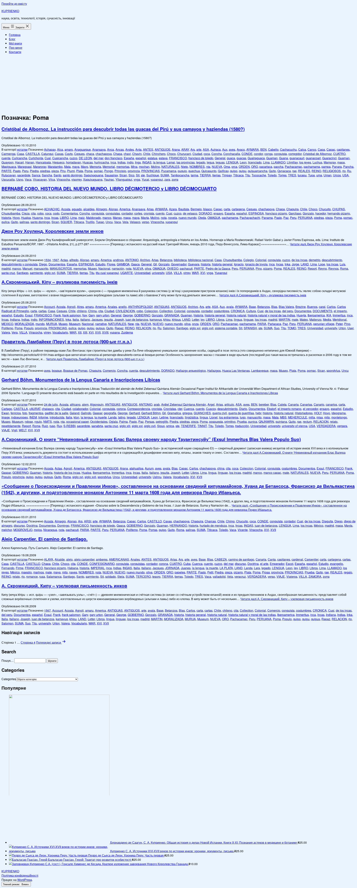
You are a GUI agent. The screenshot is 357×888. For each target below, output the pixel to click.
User (350, 328)
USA (345, 175)
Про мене (15, 47)
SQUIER (66, 222)
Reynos (333, 268)
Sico (131, 175)
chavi (127, 154)
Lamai (171, 162)
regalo (348, 572)
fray (84, 315)
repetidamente (10, 426)
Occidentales (98, 421)
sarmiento (36, 273)
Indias (122, 162)
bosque (57, 370)
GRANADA (171, 315)
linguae (248, 319)
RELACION (143, 328)
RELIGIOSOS (332, 171)
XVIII (105, 332)
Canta (272, 559)
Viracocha (63, 179)
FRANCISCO (178, 158)
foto (24, 413)
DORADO (205, 213)
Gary (92, 315)
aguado (77, 209)
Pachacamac (293, 166)
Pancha (348, 166)
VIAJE (5, 430)
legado (200, 162)
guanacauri (297, 158)
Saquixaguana (93, 175)
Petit (210, 572)
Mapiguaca (8, 166)
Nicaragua (50, 530)
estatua (152, 158)
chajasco (48, 409)
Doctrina (32, 525)
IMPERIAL (98, 568)
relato (333, 421)
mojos (38, 530)
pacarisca (265, 166)
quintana (281, 421)
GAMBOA (123, 264)
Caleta (282, 404)
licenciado (255, 162)
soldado (110, 576)
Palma (123, 421)
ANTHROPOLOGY (140, 307)
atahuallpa (136, 468)
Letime (163, 417)
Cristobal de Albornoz (317, 154)
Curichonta (36, 158)
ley (202, 319)
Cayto (69, 154)
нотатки (22, 149)
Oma (227, 166)
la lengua (159, 162)
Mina (134, 166)
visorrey (76, 179)
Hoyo (16, 217)
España (129, 158)
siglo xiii (125, 426)
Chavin (137, 154)
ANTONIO (132, 260)
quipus (100, 328)
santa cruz (8, 273)
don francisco (113, 158)
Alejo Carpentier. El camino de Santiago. (44, 539)
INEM (33, 417)
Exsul (29, 315)
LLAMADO (278, 162)
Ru (349, 171)
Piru (63, 171)
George (128, 315)
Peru (25, 171)
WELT (22, 430)
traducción (242, 426)
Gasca (135, 264)
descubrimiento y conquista (19, 264)
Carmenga (8, 154)
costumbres (221, 311)
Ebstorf (271, 409)
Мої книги (15, 43)
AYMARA (252, 149)
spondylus (333, 370)
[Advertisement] (178, 83)
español (141, 158)
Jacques (97, 319)
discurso (19, 525)
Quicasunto (208, 171)
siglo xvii (207, 328)
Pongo (108, 171)
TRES (292, 175)
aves (232, 149)
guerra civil (219, 413)
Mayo (84, 166)
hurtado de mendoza (213, 525)
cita (33, 213)
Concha (216, 154)
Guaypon (7, 162)
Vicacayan (40, 179)
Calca (302, 149)
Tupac (100, 222)
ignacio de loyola (256, 264)
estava (163, 158)
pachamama (312, 166)
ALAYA (48, 559)
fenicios (16, 413)
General (220, 158)
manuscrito (41, 268)
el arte (264, 564)
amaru (95, 260)
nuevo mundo (187, 217)
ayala (230, 307)
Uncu (109, 222)
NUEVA (217, 166)
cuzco (73, 158)
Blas (274, 307)
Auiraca (215, 149)
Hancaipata (43, 162)
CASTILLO (154, 521)
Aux (224, 149)
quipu (242, 171)
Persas (149, 421)
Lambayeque (259, 370)
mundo (40, 324)
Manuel (27, 268)
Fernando (7, 568)
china (220, 468)
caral (322, 307)
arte (198, 149)
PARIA (261, 324)
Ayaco (241, 149)
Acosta (65, 209)
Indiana (15, 319)
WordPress (24, 880)
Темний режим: (12, 884)
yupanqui (157, 179)
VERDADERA (326, 426)
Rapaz (119, 328)
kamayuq (156, 319)
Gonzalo (308, 213)
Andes (129, 149)
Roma (344, 268)
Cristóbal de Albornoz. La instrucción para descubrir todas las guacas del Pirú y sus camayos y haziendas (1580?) (123, 129)
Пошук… (7, 660)
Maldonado (93, 217)
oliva (148, 268)
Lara (257, 568)
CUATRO (339, 154)
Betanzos (166, 260)
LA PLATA (226, 568)
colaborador (80, 409)
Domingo (63, 525)
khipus (176, 319)
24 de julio (51, 404)
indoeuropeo (19, 417)
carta (227, 209)
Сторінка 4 (28, 642)
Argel (211, 404)
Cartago (6, 409)
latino (121, 417)
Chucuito (325, 209)
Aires (80, 307)
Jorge (295, 264)
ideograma (339, 413)
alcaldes (88, 209)
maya (75, 166)
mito (327, 417)
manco (106, 217)
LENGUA (232, 162)
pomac (98, 171)
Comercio (109, 370)
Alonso (113, 209)
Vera (15, 332)
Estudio (100, 264)
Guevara (193, 264)
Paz (286, 217)
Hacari (19, 162)
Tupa (311, 175)
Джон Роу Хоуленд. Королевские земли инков (52, 231)
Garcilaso (295, 213)
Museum (74, 324)
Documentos (57, 264)
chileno (82, 311)
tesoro (156, 576)
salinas (24, 222)
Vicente (243, 530)
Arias (150, 209)
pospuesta (216, 421)
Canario (319, 404)
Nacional (104, 268)
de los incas (299, 260)
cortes (138, 213)
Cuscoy (211, 409)
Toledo (272, 175)
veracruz (240, 576)
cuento (160, 213)
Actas (64, 260)
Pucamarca (168, 171)
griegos (187, 413)
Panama (267, 217)
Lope (321, 264)
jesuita (108, 319)
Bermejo (196, 209)
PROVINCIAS (150, 171)
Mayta (145, 217)
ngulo (38, 421)
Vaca (28, 179)
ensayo (218, 213)
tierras (216, 175)
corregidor (295, 154)
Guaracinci (329, 158)
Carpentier (311, 559)
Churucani (184, 154)
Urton (342, 328)
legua (210, 162)
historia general (222, 264)
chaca (90, 154)
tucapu (302, 175)
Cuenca (189, 409)
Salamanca (54, 576)
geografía (110, 413)
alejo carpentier (84, 559)
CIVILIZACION (125, 311)
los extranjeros (228, 417)
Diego (43, 264)
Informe (43, 417)
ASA (206, 149)
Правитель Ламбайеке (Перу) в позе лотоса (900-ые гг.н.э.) (66, 341)
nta (208, 166)
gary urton (102, 315)
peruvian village (323, 324)
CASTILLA (32, 154)
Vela (125, 222)
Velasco (135, 222)
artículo (229, 404)
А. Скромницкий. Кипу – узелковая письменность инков (64, 585)
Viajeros (291, 576)
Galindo (86, 413)
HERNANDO (178, 525)
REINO (316, 171)
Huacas (88, 162)
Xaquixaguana (92, 179)
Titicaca (238, 175)
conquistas (113, 213)
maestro (26, 572)
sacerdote (23, 175)
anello (122, 307)
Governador (178, 264)
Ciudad (197, 154)
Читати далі (262, 295)
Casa (20, 154)
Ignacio (239, 264)
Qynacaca (284, 171)
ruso (52, 426)
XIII (85, 332)
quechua (194, 171)
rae (294, 171)
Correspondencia (138, 409)
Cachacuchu (288, 149)
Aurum (149, 468)
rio (344, 171)
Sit (137, 175)
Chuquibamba (10, 213)
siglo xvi (49, 273)
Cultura (251, 311)
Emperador (277, 564)
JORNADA (172, 568)
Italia (76, 319)
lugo (243, 417)
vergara (342, 426)
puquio (182, 171)
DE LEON (85, 158)
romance (32, 576)
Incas (54, 217)
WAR (195, 273)
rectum (307, 421)
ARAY (185, 149)
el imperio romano (289, 409)
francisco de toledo (200, 158)
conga (268, 154)
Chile (146, 154)
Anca (110, 149)
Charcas (210, 521)
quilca (5, 222)
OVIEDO (172, 268)
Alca (60, 149)
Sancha (47, 175)
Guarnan (344, 158)
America (124, 209)
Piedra (34, 171)
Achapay (50, 149)
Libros (220, 319)
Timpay (227, 175)
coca (207, 154)
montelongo (339, 417)
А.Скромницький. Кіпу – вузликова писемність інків (59, 282)
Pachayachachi (250, 217)
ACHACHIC (52, 209)
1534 (47, 260)
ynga (137, 179)
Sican (123, 175)
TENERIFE (188, 426)
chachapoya (104, 154)
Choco (171, 154)
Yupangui (221, 273)
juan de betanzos (137, 319)
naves (73, 572)
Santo (57, 175)
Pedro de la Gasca (218, 268)
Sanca (36, 175)
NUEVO (158, 324)
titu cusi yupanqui (107, 273)
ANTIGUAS (161, 307)
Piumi (71, 171)
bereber (264, 404)
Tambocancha (180, 175)
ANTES (148, 149)
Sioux (161, 426)
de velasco (190, 213)
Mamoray (330, 162)
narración (118, 268)
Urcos (337, 175)
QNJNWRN (266, 421)
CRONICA (238, 311)
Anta (138, 149)
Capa (321, 149)
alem (85, 404)
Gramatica (174, 413)
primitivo (230, 421)
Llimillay (292, 162)
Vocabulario (60, 332)
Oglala (113, 421)
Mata (67, 166)
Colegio (248, 260)
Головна (14, 35)
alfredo (73, 260)
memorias (122, 166)
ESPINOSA (256, 213)
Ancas (119, 149)
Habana (72, 568)
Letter (195, 319)
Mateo (304, 319)
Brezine (300, 307)
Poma (88, 171)
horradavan (73, 162)
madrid (6, 268)
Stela (120, 576)
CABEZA (221, 559)
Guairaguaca (256, 158)
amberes (101, 559)
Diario (243, 409)
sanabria (97, 426)
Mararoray (39, 166)
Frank (57, 315)
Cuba (187, 564)
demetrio (314, 260)
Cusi (48, 158)
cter (180, 409)
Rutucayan (8, 175)
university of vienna (294, 426)
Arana (176, 149)
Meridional (340, 319)
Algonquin (97, 404)
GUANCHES (202, 413)
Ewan (5, 413)
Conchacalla (231, 154)
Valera (5, 332)
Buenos (312, 307)
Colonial (260, 260)
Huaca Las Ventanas (236, 370)
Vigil (14, 430)
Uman (328, 175)
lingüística (191, 417)
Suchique (152, 175)
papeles (180, 572)
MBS (283, 417)
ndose (29, 421)
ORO (254, 166)
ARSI (87, 521)
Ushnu (157, 477)
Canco (312, 149)
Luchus (317, 162)
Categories (8, 679)
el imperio (340, 311)
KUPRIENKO (10, 11)
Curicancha (19, 158)
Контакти (15, 52)
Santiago (22, 273)
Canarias (306, 404)
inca (113, 162)
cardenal (297, 559)
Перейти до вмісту (14, 3)
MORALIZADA (24, 324)
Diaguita (327, 521)
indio (130, 162)
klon (76, 417)
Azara (173, 209)
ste (143, 175)
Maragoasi (25, 166)
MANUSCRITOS (61, 268)
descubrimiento (332, 260)
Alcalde (60, 559)
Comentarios (69, 213)
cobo (40, 213)
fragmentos (36, 413)
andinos (118, 260)
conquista (280, 154)
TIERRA (205, 175)
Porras (153, 530)
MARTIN (284, 319)
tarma (194, 175)
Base (252, 307)
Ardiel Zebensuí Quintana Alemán (183, 404)
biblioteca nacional (200, 260)
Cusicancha (60, 158)
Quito (272, 171)
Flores (111, 264)
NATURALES (170, 166)
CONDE (247, 154)
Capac (331, 149)
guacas (241, 158)
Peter (339, 324)
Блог (12, 39)
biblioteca (180, 260)
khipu (167, 319)
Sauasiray (111, 175)
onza (195, 324)
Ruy (59, 426)
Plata (79, 171)
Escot (289, 564)
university (158, 273)
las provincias (185, 162)
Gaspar (97, 413)
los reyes (305, 162)
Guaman (272, 158)
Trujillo (90, 222)
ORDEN (244, 166)
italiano (85, 319)
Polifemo (7, 328)
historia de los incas (67, 472)
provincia (134, 171)
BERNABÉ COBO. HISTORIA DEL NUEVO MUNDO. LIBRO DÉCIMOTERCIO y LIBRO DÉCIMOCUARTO (109, 188)
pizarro (267, 268)
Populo (28, 328)
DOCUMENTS (322, 311)
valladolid (219, 576)
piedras (45, 171)
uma (319, 175)
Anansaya (99, 149)
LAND (305, 264)
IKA (328, 315)
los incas (332, 264)
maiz (81, 217)
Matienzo (315, 319)
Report (312, 268)
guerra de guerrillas (241, 413)
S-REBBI (69, 426)
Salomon (169, 328)
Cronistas (169, 409)
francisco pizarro (276, 213)
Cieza (26, 213)
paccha (278, 166)
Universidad (142, 273)
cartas (42, 311)
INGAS (147, 162)
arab (157, 404)
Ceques (79, 154)
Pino (259, 268)
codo (56, 213)
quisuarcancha (257, 171)
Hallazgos (214, 370)
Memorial (109, 166)
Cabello (273, 149)
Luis (342, 264)
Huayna (37, 217)
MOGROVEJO (22, 530)
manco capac (272, 472)
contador (127, 213)
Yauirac (109, 179)
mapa (341, 162)
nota (164, 217)
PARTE (6, 171)
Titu (247, 175)
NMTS (47, 421)
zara (167, 179)
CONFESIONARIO (102, 564)
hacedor (320, 213)
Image (5, 417)
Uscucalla (8, 179)
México (318, 525)
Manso (117, 217)
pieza (55, 171)
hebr (258, 413)
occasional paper (77, 421)
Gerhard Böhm (151, 413)
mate (295, 319)
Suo (276, 328)
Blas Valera (286, 307)
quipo (233, 171)
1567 (55, 260)
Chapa (117, 154)
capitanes (343, 149)
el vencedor (310, 409)
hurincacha (101, 162)
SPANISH (250, 328)
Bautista (183, 209)
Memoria (95, 166)
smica (170, 426)
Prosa (266, 572)
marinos (38, 572)
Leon (243, 162)
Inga (138, 162)
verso (145, 222)
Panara (337, 166)
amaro (69, 149)
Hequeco (58, 162)
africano (75, 404)
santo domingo (72, 175)
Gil (155, 264)
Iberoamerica (316, 315)
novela (172, 217)
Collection (166, 311)
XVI (202, 273)
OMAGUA (214, 217)
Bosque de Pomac (75, 370)
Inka (287, 264)
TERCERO (143, 576)
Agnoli (71, 307)
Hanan (29, 162)
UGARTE (126, 273)
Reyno (322, 268)
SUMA (164, 175)
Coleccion (151, 311)
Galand (74, 413)
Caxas (59, 154)
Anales (112, 307)
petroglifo (162, 421)
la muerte (100, 417)
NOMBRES (197, 166)
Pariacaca (274, 324)
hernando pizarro (338, 213)
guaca (231, 158)
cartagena (238, 209)
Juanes (186, 568)
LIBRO (64, 217)
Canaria (293, 404)
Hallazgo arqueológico (191, 370)
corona (121, 409)
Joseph (119, 319)
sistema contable (226, 328)
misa (319, 417)
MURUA (51, 324)
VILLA (178, 273)
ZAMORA (314, 576)
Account (49, 307)
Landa (112, 417)
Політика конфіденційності (19, 875)
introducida (57, 417)
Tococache (259, 175)
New (131, 324)
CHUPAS (338, 209)
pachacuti (186, 268)
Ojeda (202, 217)
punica (252, 421)
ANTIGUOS (162, 149)
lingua (238, 319)
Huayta (301, 315)
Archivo (145, 260)
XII (79, 332)
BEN (263, 149)
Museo (92, 268)
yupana (115, 332)
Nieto (184, 166)
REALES (304, 171)
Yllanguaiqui (123, 179)
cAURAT (34, 409)
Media (327, 319)
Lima (266, 162)
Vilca (51, 179)
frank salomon (71, 315)
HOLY (317, 413)
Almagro (101, 209)
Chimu (92, 311)
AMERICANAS (119, 559)
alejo (69, 559)
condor (258, 154)
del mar (98, 158)
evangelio (336, 564)
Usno (19, 179)
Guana (283, 158)
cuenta (5, 158)
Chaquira (292, 209)
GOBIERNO (142, 315)
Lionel (213, 417)
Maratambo (55, 166)
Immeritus (339, 315)
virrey (186, 273)
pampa (326, 166)
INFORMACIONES (51, 319)
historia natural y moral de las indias (271, 315)
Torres (282, 175)
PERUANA (305, 217)
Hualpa (26, 217)
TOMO (291, 328)
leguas (220, 162)
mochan (144, 166)
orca (234, 166)
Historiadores (304, 413)
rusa (42, 576)
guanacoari (313, 158)
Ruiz (45, 426)
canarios (331, 404)
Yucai (145, 179)
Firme (19, 568)
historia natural (236, 315)
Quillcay (223, 171)
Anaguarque (82, 149)
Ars (192, 149)
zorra (175, 179)
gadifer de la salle (56, 413)
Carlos (331, 307)
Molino (155, 166)
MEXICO (7, 324)
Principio (120, 171)
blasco (207, 209)
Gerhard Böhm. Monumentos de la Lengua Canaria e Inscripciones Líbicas (80, 379)
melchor (6, 530)
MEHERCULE (297, 417)
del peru (287, 311)
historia (6, 217)
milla (312, 417)
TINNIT (202, 426)
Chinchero (158, 154)
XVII (98, 332)
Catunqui (47, 154)
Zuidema (127, 332)
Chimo (230, 521)
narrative (101, 324)
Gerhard (134, 413)
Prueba (242, 421)
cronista (149, 213)
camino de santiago (241, 559)
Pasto (17, 171)
